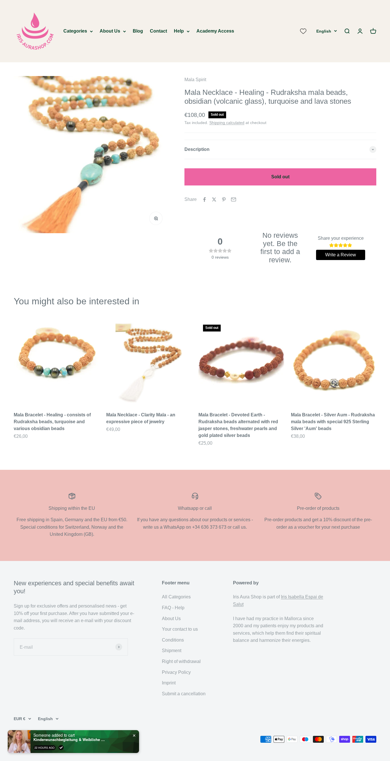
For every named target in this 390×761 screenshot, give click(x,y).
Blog (138, 31)
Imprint (169, 682)
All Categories (176, 596)
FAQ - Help (173, 607)
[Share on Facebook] (204, 199)
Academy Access (215, 31)
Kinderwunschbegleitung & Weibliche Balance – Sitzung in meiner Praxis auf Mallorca (69, 739)
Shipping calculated (226, 122)
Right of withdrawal (181, 661)
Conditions (173, 640)
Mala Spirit (195, 79)
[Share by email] (233, 199)
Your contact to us (180, 629)
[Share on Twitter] (214, 199)
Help (179, 31)
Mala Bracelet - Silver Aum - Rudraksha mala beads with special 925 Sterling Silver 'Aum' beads (333, 421)
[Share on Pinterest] (224, 199)
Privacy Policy (176, 672)
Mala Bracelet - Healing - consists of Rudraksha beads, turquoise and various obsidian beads (52, 421)
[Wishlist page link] (303, 31)
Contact (158, 31)
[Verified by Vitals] (61, 747)
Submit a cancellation (184, 693)
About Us (110, 31)
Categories (75, 31)
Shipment (171, 650)
